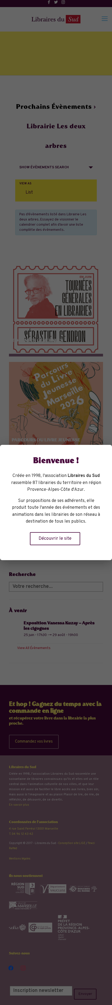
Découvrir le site (55, 538)
